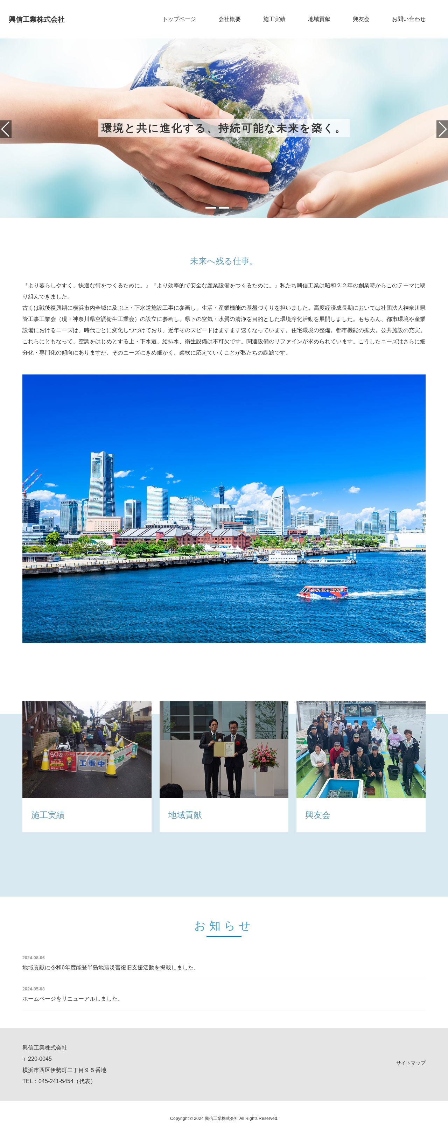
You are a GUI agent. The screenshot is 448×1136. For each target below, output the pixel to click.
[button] (210, 208)
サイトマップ (411, 1063)
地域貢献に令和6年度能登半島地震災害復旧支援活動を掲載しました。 (110, 967)
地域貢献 (319, 19)
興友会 (361, 19)
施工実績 (274, 19)
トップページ (179, 19)
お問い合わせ (409, 19)
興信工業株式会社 (37, 19)
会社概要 (229, 19)
